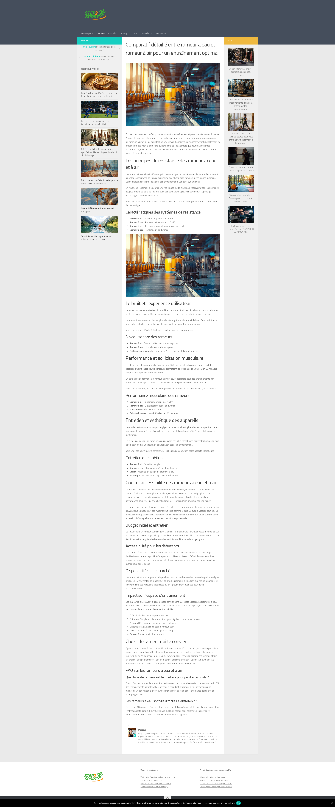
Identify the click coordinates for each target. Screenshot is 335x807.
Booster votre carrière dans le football (156, 783)
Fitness (101, 33)
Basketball (113, 33)
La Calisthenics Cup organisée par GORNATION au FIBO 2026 (241, 229)
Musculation (147, 33)
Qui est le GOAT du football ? (152, 780)
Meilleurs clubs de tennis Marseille (214, 780)
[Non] (331, 803)
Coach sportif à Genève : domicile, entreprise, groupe (241, 71)
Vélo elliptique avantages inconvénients (216, 787)
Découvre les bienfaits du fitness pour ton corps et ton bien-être (241, 198)
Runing (124, 33)
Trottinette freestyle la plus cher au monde (158, 777)
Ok (238, 803)
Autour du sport (162, 33)
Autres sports (87, 33)
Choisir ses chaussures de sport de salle (216, 783)
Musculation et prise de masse (212, 777)
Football (134, 33)
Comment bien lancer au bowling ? (154, 787)
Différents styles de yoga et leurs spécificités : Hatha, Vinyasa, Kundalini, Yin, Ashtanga (99, 152)
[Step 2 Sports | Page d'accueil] (96, 15)
